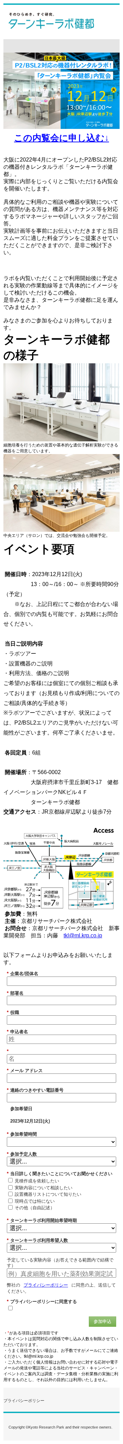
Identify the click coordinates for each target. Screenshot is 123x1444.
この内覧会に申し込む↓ (61, 138)
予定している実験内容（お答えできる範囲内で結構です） (60, 1262)
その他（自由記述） (35, 1207)
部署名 (15, 993)
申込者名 (17, 1031)
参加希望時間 (22, 1134)
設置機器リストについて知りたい (48, 1194)
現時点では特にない (35, 1201)
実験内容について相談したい (43, 1187)
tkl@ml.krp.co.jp (83, 935)
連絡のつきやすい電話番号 (35, 1090)
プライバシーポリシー (46, 1285)
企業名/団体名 (22, 973)
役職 (13, 1012)
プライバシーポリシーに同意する (42, 1301)
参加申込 (102, 1321)
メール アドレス (25, 1070)
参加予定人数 (22, 1154)
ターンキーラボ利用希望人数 (37, 1240)
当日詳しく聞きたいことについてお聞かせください (59, 1173)
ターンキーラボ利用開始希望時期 (42, 1220)
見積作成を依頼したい (37, 1180)
